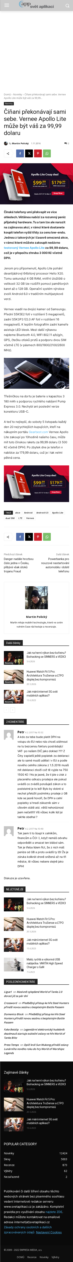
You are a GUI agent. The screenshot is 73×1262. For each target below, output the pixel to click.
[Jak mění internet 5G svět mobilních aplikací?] (14, 697)
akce (17, 512)
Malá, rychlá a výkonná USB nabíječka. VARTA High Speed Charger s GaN (45, 963)
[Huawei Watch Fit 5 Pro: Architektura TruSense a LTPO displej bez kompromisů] (14, 677)
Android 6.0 (42, 512)
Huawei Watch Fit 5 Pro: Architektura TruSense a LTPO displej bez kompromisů (45, 675)
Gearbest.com (38, 432)
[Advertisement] (36, 50)
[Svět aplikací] (36, 5)
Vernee (30, 518)
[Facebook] (20, 153)
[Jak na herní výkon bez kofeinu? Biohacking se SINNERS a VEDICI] (14, 658)
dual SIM (10, 518)
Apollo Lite (57, 512)
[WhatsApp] (47, 153)
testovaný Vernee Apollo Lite (24, 248)
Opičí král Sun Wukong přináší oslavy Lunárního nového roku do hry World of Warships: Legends (36, 1049)
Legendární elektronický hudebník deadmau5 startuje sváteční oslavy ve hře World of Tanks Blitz (34, 1034)
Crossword (10, 1003)
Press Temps (11, 1045)
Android (28, 512)
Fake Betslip (11, 1029)
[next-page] (12, 710)
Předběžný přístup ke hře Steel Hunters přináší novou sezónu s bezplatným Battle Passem (34, 1018)
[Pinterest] (38, 153)
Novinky (17, 94)
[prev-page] (6, 710)
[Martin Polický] (6, 143)
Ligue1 (8, 992)
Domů (7, 94)
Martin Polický (20, 143)
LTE (20, 518)
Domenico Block (13, 1014)
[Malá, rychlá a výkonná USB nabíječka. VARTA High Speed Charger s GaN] (14, 964)
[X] (29, 153)
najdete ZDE (54, 1212)
